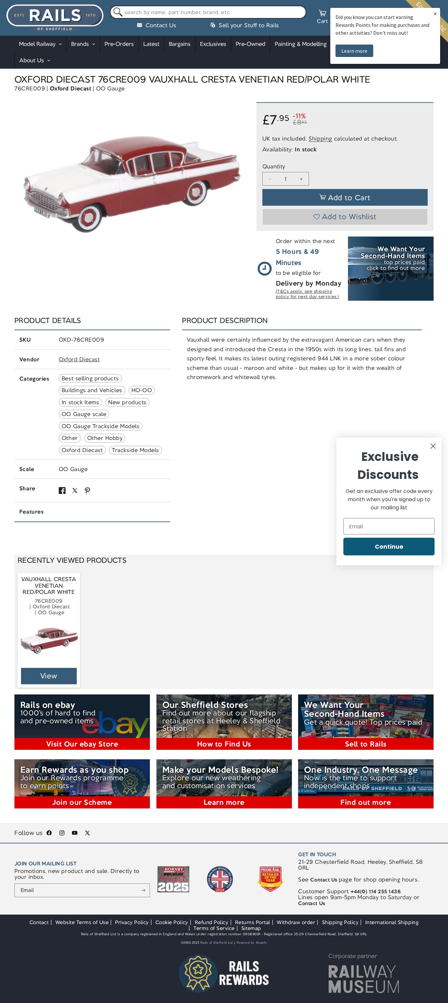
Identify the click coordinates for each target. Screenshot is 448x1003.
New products (127, 402)
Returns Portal (252, 922)
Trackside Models (135, 450)
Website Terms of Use (82, 922)
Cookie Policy (171, 922)
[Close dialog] (433, 446)
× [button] (435, 13)
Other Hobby (105, 438)
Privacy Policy (132, 922)
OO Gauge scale (84, 414)
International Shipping (392, 922)
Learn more (354, 50)
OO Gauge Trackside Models (100, 426)
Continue (389, 546)
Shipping (320, 139)
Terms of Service (213, 928)
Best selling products (90, 378)
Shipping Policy (340, 922)
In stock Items (80, 402)
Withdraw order (296, 922)
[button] (322, 17)
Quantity (273, 166)
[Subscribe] (143, 890)
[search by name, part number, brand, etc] (116, 12)
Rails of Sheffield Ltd (216, 942)
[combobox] (208, 12)
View (49, 676)
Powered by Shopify (252, 942)
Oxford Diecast (70, 88)
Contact (39, 922)
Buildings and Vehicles (92, 390)
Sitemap (251, 928)
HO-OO (142, 390)
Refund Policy (212, 922)
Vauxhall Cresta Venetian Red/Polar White (48, 585)
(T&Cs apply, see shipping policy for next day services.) (307, 294)
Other (70, 438)
